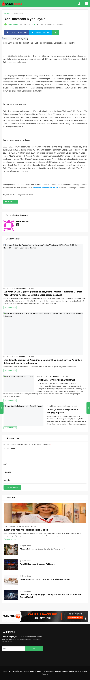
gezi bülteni (24, 671)
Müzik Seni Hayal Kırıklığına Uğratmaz (56, 380)
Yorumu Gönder (12, 487)
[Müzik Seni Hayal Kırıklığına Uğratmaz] (19, 383)
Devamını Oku (10, 307)
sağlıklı (71, 671)
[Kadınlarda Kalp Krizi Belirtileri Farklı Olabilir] (45, 513)
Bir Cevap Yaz (11, 202)
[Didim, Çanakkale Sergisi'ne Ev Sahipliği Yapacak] (23, 415)
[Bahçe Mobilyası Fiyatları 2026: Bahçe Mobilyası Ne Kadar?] (11, 580)
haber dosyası (35, 671)
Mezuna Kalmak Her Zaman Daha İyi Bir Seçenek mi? (42, 549)
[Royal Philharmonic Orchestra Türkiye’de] (11, 565)
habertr (45, 674)
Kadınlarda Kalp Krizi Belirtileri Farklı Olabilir (26, 530)
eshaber (78, 671)
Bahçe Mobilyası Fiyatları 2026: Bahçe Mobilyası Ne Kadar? (45, 579)
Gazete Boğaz (13, 24)
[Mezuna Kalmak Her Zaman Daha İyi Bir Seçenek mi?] (11, 549)
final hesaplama (48, 671)
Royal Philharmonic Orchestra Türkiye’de (37, 564)
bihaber (58, 671)
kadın (84, 671)
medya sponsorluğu (11, 671)
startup (65, 671)
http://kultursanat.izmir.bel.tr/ (45, 188)
